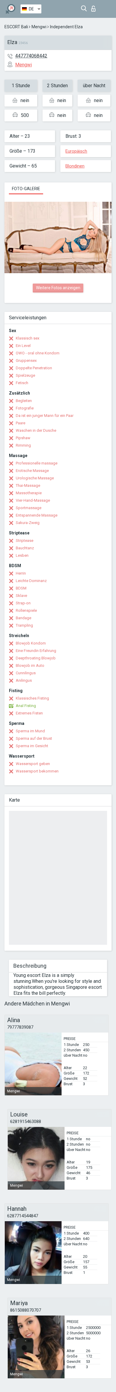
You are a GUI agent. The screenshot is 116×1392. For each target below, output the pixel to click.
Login (94, 6)
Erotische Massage (32, 470)
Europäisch (76, 151)
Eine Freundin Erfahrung (36, 650)
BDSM (21, 588)
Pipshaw (23, 438)
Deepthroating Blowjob (36, 658)
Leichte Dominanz (31, 580)
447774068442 (31, 56)
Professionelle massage (36, 463)
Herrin (21, 573)
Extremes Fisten (29, 713)
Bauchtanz (25, 548)
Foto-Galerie (26, 188)
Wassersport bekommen (37, 771)
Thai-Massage (28, 485)
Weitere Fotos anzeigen (58, 287)
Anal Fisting (26, 705)
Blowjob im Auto (30, 665)
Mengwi (39, 26)
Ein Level (23, 345)
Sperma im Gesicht (32, 746)
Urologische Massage (35, 478)
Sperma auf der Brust (34, 738)
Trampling (24, 625)
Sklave (21, 595)
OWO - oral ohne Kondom (37, 353)
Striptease (24, 540)
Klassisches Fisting (32, 698)
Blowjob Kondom (31, 643)
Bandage (23, 618)
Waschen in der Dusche (36, 430)
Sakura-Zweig (28, 522)
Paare (20, 423)
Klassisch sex (27, 338)
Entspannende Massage (36, 515)
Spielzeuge (25, 375)
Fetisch (22, 383)
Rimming (23, 445)
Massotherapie (29, 493)
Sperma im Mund (30, 731)
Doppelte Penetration (34, 368)
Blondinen (74, 166)
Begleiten (24, 400)
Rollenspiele (26, 610)
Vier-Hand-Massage (33, 500)
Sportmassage (28, 508)
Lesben (22, 555)
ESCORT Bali (16, 26)
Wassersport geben (33, 763)
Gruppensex (26, 360)
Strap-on (23, 603)
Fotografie (25, 408)
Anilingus (24, 680)
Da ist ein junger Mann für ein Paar (44, 415)
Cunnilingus (26, 673)
